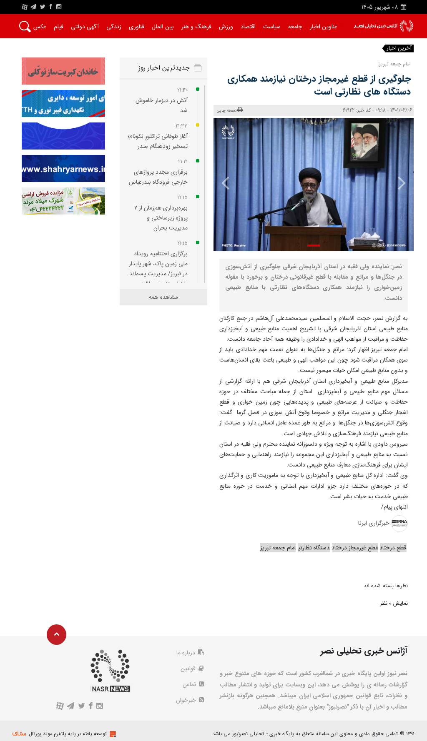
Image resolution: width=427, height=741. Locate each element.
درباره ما (186, 652)
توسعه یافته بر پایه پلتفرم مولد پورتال (68, 734)
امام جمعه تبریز (278, 547)
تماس (190, 684)
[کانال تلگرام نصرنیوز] (33, 7)
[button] (313, 245)
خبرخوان (187, 700)
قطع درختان (393, 547)
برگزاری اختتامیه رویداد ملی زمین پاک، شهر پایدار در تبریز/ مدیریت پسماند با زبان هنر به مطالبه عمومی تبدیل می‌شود (158, 273)
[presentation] (397, 182)
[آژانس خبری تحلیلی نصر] (383, 26)
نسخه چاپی (226, 110)
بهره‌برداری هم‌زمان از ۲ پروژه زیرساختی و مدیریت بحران (161, 217)
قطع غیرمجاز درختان (355, 547)
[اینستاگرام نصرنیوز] (59, 7)
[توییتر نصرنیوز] (43, 7)
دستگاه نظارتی (314, 547)
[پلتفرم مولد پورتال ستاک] (112, 734)
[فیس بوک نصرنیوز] (50, 7)
